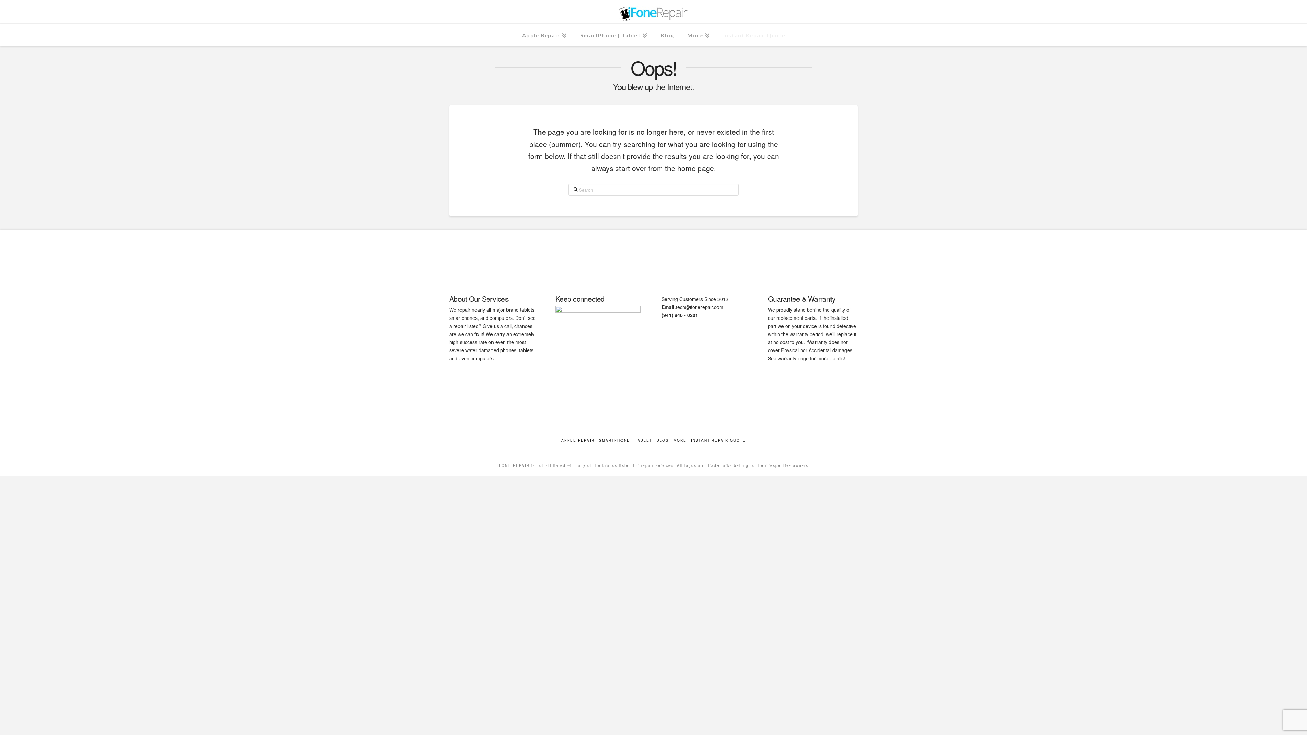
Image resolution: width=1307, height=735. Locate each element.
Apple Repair (578, 440)
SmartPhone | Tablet (625, 440)
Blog (663, 440)
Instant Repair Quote (718, 440)
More (680, 440)
